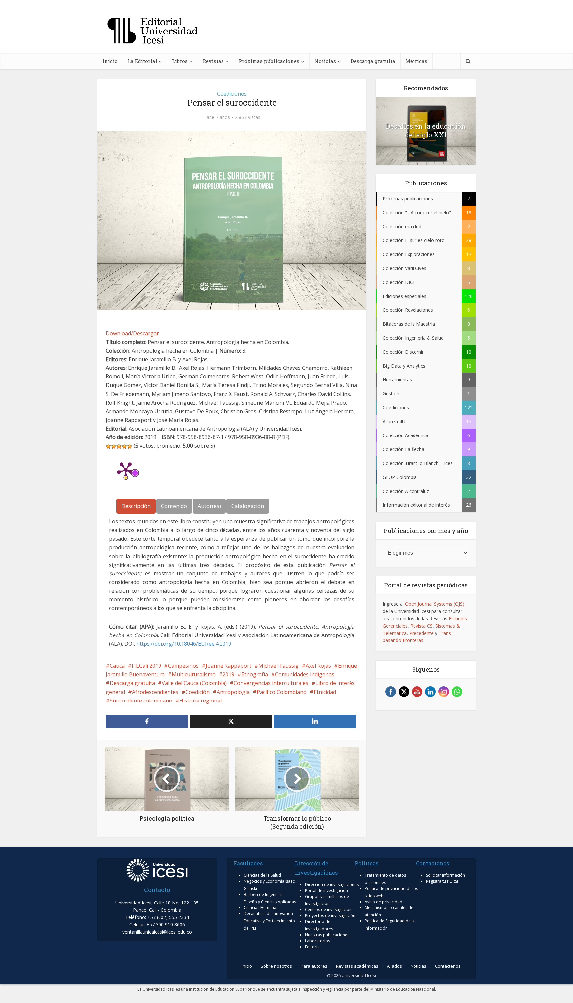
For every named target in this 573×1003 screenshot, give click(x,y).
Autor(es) (209, 506)
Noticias (325, 61)
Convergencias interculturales (271, 683)
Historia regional (200, 700)
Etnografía (254, 674)
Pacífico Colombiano (282, 692)
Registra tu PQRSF (442, 881)
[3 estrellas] (119, 446)
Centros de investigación (328, 909)
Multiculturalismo (194, 674)
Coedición (197, 692)
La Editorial (142, 61)
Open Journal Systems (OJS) (434, 604)
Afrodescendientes (155, 692)
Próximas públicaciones (269, 61)
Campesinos (183, 665)
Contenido (174, 506)
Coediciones (232, 93)
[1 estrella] (108, 446)
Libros (180, 61)
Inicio (110, 61)
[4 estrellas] (124, 446)
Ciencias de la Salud (262, 875)
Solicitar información (445, 875)
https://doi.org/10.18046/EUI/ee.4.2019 (183, 643)
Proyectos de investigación (330, 915)
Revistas (213, 61)
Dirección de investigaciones (332, 884)
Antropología (233, 692)
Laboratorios (317, 941)
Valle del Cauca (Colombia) (194, 683)
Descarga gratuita (373, 61)
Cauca (117, 665)
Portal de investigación (326, 890)
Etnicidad (325, 692)
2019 (228, 674)
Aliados (394, 966)
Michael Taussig (278, 665)
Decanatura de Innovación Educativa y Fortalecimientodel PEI (269, 921)
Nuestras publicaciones (327, 935)
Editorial (313, 947)
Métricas (416, 61)
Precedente (421, 633)
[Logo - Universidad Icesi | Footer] (157, 869)
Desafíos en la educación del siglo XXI (426, 130)
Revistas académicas (357, 966)
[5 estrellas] (129, 446)
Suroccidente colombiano (141, 700)
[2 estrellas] (113, 446)
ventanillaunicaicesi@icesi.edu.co (157, 932)
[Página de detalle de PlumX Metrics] (126, 470)
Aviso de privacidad (383, 901)
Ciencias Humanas (261, 907)
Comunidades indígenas (304, 674)
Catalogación (247, 506)
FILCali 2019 (146, 665)
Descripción (136, 506)
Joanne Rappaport (228, 665)
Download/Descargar (132, 333)
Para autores (314, 966)
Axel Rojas (318, 665)
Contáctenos (448, 966)
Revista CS (421, 626)
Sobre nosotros (276, 966)
